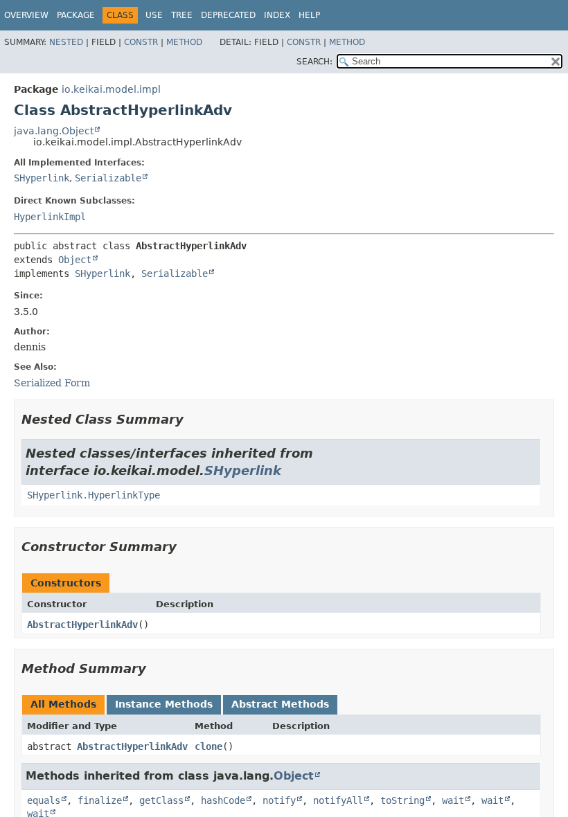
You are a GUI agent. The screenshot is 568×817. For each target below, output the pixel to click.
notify (279, 800)
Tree (182, 15)
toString (402, 800)
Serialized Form (52, 382)
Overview (26, 15)
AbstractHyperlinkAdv (82, 624)
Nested (66, 42)
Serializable (108, 177)
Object (74, 259)
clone (208, 746)
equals (43, 800)
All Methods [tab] (63, 704)
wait (453, 800)
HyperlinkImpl (50, 216)
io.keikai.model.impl (111, 89)
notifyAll (338, 800)
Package (76, 15)
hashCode (223, 800)
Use (154, 15)
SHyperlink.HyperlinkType (93, 495)
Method (184, 42)
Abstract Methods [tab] (280, 704)
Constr (141, 42)
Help (309, 15)
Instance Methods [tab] (164, 704)
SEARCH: (314, 61)
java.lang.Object (54, 130)
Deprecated (228, 15)
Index (277, 15)
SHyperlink (41, 177)
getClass (161, 800)
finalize (100, 800)
